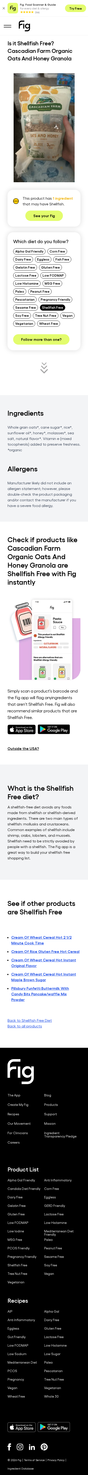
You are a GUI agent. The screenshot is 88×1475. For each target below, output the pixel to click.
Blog (47, 1095)
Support (50, 1114)
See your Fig (44, 215)
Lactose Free (25, 275)
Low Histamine (26, 283)
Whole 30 (51, 1396)
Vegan (67, 315)
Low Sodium (17, 1354)
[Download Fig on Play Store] (54, 1427)
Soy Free (22, 315)
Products (51, 1104)
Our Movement (19, 1123)
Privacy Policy (56, 1460)
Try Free (75, 8)
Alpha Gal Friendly (29, 251)
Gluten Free (50, 267)
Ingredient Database (21, 1468)
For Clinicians (18, 1133)
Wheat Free (48, 323)
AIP (10, 1311)
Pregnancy (16, 1379)
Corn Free (57, 251)
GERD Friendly (54, 1205)
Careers (14, 1142)
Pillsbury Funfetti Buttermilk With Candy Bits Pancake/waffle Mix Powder (40, 994)
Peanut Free (40, 291)
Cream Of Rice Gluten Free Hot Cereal (45, 951)
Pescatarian (24, 299)
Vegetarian (24, 323)
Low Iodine (16, 1231)
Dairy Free (23, 259)
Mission (50, 1123)
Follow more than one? (41, 339)
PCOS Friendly (19, 1248)
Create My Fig (18, 1104)
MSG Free (52, 283)
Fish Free (62, 259)
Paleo (19, 291)
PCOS (12, 1371)
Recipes (13, 1114)
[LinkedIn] (32, 1447)
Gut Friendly (17, 1337)
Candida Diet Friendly (24, 1188)
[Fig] (24, 26)
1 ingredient (63, 198)
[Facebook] (9, 1446)
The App (14, 1095)
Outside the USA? (23, 748)
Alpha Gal (51, 1311)
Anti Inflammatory (58, 1180)
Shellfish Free (52, 307)
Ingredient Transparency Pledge (60, 1134)
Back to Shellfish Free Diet (30, 1020)
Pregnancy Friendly (55, 299)
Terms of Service (34, 1460)
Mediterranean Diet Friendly (58, 1233)
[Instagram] (20, 1447)
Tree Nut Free (45, 315)
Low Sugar (52, 1354)
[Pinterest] (44, 1446)
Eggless (43, 259)
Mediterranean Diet (22, 1362)
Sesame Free (25, 307)
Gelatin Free (25, 267)
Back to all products (25, 1026)
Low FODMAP (53, 275)
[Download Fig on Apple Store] (22, 1427)
